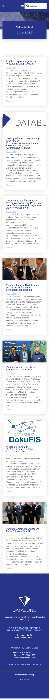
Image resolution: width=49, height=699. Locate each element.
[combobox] (35, 6)
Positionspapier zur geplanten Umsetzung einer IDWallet (21, 62)
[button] (22, 6)
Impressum (24, 679)
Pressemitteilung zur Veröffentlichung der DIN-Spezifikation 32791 (19, 449)
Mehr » (9, 101)
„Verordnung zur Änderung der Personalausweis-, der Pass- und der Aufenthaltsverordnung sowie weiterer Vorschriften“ (23, 204)
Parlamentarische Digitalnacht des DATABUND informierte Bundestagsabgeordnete (24, 287)
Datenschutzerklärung (24, 675)
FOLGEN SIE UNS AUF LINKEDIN (25, 664)
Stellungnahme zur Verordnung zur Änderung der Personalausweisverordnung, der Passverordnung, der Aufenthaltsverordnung (24, 143)
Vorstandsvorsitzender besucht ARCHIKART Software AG (22, 368)
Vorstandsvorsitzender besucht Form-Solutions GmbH (22, 530)
